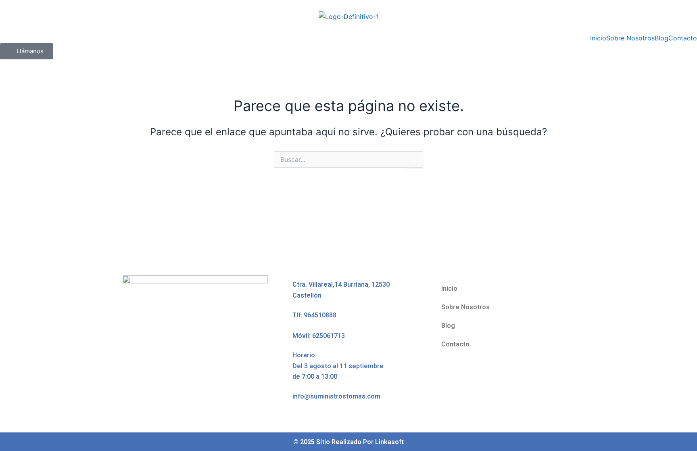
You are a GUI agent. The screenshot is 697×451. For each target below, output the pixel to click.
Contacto (682, 38)
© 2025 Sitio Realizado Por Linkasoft (348, 442)
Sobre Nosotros (630, 38)
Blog (661, 38)
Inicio (598, 38)
